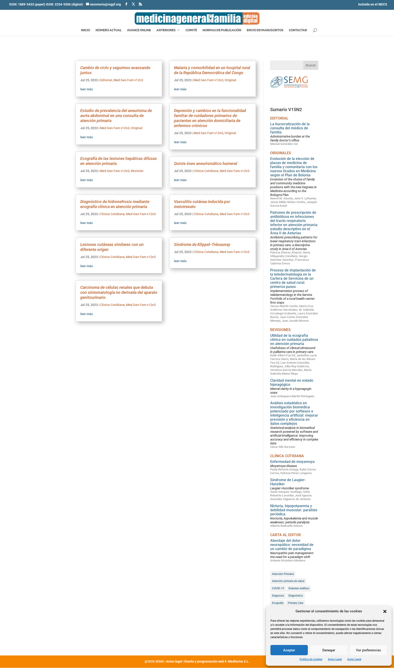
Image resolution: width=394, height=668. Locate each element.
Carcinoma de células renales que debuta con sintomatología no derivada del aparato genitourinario (118, 292)
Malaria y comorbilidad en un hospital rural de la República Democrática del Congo (212, 70)
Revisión (137, 171)
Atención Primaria (283, 574)
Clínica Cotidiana (112, 214)
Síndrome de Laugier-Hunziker (288, 482)
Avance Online (139, 30)
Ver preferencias (368, 650)
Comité (191, 30)
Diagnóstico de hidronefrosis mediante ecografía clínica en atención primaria (114, 204)
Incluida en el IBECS (372, 4)
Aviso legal (174, 661)
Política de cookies (311, 659)
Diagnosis (278, 595)
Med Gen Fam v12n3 (128, 80)
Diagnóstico (295, 595)
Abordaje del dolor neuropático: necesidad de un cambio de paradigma (292, 544)
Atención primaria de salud (288, 581)
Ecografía (277, 603)
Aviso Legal (335, 659)
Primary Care (295, 603)
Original (137, 128)
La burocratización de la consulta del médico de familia (290, 128)
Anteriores (166, 30)
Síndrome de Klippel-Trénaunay (202, 244)
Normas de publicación (221, 30)
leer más (86, 89)
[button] (385, 611)
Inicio (85, 30)
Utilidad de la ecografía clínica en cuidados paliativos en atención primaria (294, 339)
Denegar (328, 650)
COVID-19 (278, 588)
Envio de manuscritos (265, 30)
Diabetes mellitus (298, 588)
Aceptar (289, 650)
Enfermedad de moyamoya (292, 461)
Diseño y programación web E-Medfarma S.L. (216, 661)
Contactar (298, 30)
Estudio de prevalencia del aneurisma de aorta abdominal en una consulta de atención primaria (116, 115)
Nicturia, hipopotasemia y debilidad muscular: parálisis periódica (293, 510)
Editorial (106, 80)
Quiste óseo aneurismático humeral (205, 163)
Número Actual (109, 30)
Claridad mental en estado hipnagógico (291, 382)
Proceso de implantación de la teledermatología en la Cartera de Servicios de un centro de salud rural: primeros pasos (293, 278)
